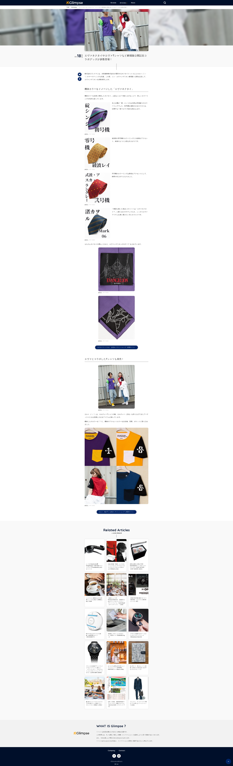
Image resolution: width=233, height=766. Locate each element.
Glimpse (74, 3)
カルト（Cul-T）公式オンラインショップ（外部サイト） (116, 512)
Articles (123, 3)
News (133, 3)
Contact (122, 750)
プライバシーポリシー (116, 761)
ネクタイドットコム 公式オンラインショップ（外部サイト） (116, 347)
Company (111, 750)
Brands (113, 3)
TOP (67, 7)
